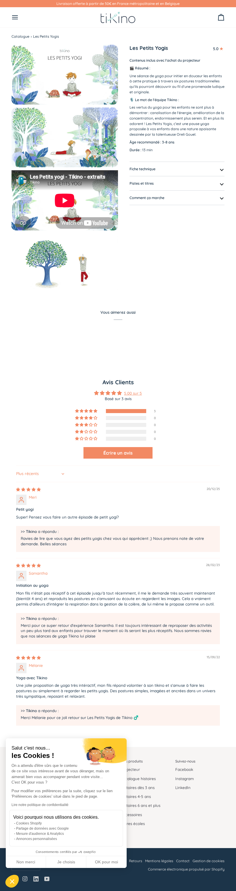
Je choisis (66, 862)
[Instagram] (25, 878)
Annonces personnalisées (36, 839)
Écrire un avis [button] (118, 453)
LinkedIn (183, 787)
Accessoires (131, 814)
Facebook (184, 769)
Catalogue (20, 36)
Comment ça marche (147, 197)
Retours (135, 860)
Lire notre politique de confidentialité (40, 805)
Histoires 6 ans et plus (140, 805)
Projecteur (130, 769)
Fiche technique (142, 169)
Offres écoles (133, 823)
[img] (28, 489)
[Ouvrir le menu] (20, 17)
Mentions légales (159, 860)
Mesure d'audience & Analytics (40, 834)
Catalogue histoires (138, 778)
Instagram (184, 778)
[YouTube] (47, 878)
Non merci (25, 862)
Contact (183, 860)
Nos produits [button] (132, 761)
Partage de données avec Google (42, 828)
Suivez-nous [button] (185, 761)
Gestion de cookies (208, 860)
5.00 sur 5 (133, 393)
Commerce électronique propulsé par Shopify (186, 869)
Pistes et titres (142, 183)
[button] (12, 881)
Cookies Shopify (29, 823)
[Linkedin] (36, 878)
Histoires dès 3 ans (138, 787)
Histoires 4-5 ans (136, 796)
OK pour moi (106, 862)
